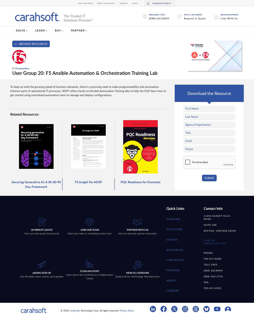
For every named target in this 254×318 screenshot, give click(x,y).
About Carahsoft (106, 3)
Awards (124, 3)
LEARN (40, 30)
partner (173, 270)
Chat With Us (229, 18)
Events (172, 239)
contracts (175, 260)
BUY (58, 30)
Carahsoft (74, 310)
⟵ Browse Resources (31, 44)
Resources (174, 249)
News (135, 3)
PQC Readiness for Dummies (141, 182)
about (171, 280)
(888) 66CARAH (159, 18)
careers (172, 290)
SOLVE (20, 30)
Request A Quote (195, 18)
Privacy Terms (127, 310)
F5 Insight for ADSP (88, 182)
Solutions (174, 229)
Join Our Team (85, 3)
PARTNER (78, 30)
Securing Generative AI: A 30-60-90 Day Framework (36, 184)
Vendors (173, 219)
